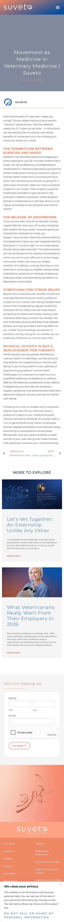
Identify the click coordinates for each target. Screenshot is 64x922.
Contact (8, 851)
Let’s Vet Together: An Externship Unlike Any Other (30, 524)
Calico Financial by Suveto (46, 871)
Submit (19, 745)
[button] (58, 7)
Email (12, 715)
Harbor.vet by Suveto (48, 880)
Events (7, 866)
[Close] (61, 884)
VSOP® (39, 843)
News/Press (10, 881)
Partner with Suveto (47, 861)
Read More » (14, 556)
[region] (32, 902)
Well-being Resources (42, 853)
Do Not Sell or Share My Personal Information (29, 915)
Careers (8, 858)
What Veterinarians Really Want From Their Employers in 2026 (30, 615)
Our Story (9, 843)
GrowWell (9, 873)
